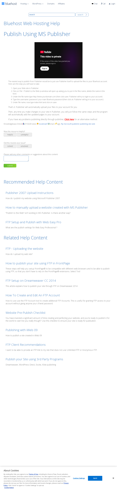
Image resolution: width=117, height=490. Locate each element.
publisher (75, 124)
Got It (95, 478)
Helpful (10, 134)
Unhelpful (24, 134)
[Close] (113, 478)
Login (112, 3)
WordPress (36, 3)
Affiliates (61, 3)
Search (80, 14)
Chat (95, 3)
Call (103, 3)
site (89, 124)
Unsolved (24, 146)
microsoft (68, 124)
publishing (84, 124)
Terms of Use (33, 474)
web (93, 124)
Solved (10, 146)
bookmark (43, 124)
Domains (51, 3)
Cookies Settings (79, 478)
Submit (10, 165)
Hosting (23, 3)
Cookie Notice (9, 488)
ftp (62, 124)
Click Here (69, 119)
